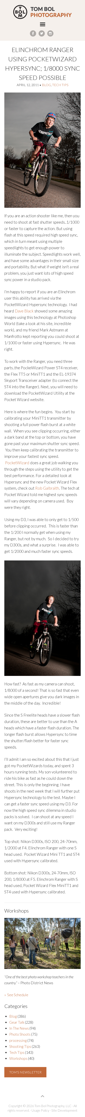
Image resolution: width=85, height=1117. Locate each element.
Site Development (64, 1110)
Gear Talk (16, 1022)
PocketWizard (17, 462)
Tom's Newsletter (25, 1072)
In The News (19, 1028)
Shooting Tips (20, 1046)
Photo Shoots (20, 1034)
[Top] (42, 1096)
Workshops (18, 1058)
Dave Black (24, 311)
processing (18, 1040)
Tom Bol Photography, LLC (42, 12)
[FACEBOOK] (33, 33)
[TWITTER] (42, 33)
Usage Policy (40, 1110)
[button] (42, 25)
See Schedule (17, 994)
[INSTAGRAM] (50, 33)
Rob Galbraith (47, 488)
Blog (46, 85)
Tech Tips (60, 85)
